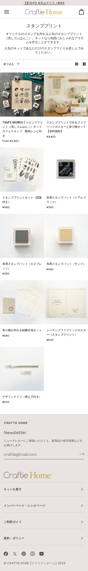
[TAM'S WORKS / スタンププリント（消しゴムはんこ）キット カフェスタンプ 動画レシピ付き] (22, 94)
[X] (15, 554)
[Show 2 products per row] (84, 64)
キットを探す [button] (13, 489)
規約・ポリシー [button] (14, 538)
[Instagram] (33, 554)
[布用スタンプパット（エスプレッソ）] (22, 236)
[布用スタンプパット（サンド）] (66, 236)
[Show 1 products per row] (76, 64)
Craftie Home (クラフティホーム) (32, 563)
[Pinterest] (24, 554)
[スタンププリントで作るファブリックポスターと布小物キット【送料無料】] (66, 94)
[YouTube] (41, 554)
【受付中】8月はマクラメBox (44, 3)
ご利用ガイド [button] (13, 522)
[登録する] (80, 454)
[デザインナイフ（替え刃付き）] (22, 369)
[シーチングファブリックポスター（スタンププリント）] (66, 302)
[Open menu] (11, 12)
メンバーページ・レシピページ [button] (25, 505)
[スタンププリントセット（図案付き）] (22, 170)
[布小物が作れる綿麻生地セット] (22, 302)
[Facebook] (6, 554)
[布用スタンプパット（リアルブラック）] (66, 170)
